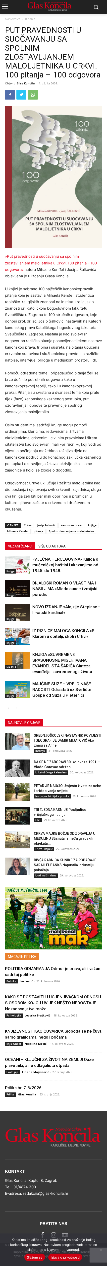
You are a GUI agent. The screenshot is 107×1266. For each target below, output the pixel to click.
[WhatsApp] (33, 95)
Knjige (10, 571)
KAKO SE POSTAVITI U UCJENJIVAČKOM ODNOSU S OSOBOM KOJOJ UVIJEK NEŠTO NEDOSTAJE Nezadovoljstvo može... (53, 1002)
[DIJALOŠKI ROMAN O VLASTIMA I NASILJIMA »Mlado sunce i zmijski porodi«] (17, 588)
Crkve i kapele (44, 849)
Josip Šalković (46, 525)
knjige (92, 525)
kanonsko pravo (72, 525)
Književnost (13, 1044)
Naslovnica (12, 19)
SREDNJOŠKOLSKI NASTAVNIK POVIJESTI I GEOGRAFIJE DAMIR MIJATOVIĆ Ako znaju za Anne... (67, 740)
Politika (11, 981)
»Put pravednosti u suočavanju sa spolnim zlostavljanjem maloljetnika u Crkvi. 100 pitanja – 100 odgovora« (51, 263)
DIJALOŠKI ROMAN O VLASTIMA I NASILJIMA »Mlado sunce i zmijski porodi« (64, 588)
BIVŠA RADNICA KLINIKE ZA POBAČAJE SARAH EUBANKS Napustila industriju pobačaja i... (65, 865)
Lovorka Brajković (37, 1015)
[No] (100, 1249)
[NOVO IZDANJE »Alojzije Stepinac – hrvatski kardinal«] (17, 612)
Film (37, 820)
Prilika (10, 1094)
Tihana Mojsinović (35, 1072)
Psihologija (13, 1015)
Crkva (28, 525)
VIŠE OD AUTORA (52, 546)
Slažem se (35, 1257)
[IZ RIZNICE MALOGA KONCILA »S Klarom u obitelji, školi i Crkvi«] (17, 636)
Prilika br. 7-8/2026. (24, 1087)
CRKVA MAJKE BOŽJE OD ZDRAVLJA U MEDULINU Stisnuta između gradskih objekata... (64, 838)
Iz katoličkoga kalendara (51, 772)
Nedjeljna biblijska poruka (52, 796)
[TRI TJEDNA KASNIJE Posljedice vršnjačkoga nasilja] (17, 816)
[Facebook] (10, 95)
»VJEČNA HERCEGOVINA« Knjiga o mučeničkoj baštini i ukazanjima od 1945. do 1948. (65, 565)
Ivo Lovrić (26, 981)
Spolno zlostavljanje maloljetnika (71, 531)
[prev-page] (8, 708)
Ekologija (12, 1072)
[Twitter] (21, 95)
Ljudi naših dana (45, 875)
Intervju (40, 751)
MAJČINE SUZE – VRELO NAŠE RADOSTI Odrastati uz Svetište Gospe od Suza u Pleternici (61, 689)
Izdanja (30, 19)
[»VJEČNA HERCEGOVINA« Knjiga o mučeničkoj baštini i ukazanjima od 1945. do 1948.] (17, 565)
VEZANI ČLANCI (20, 546)
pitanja (38, 531)
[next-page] (16, 708)
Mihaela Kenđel (17, 531)
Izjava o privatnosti (65, 1257)
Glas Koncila (25, 83)
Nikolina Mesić (36, 1044)
